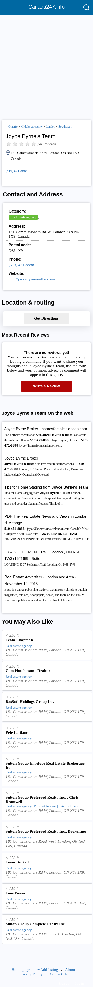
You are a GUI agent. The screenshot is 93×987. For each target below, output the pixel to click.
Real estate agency (23, 217)
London (50, 126)
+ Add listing (47, 970)
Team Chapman (19, 640)
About (70, 970)
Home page (21, 970)
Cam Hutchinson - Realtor (28, 671)
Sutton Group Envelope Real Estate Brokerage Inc (45, 765)
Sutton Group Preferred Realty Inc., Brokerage (46, 831)
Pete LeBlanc (17, 732)
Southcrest (64, 126)
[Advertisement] (46, 65)
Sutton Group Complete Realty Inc (35, 924)
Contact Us (59, 974)
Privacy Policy (31, 974)
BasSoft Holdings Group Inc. (30, 702)
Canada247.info (46, 7)
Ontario (13, 126)
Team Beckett (17, 862)
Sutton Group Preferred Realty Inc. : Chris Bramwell (42, 799)
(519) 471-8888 (17, 171)
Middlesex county (32, 126)
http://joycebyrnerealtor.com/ (32, 279)
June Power (16, 893)
